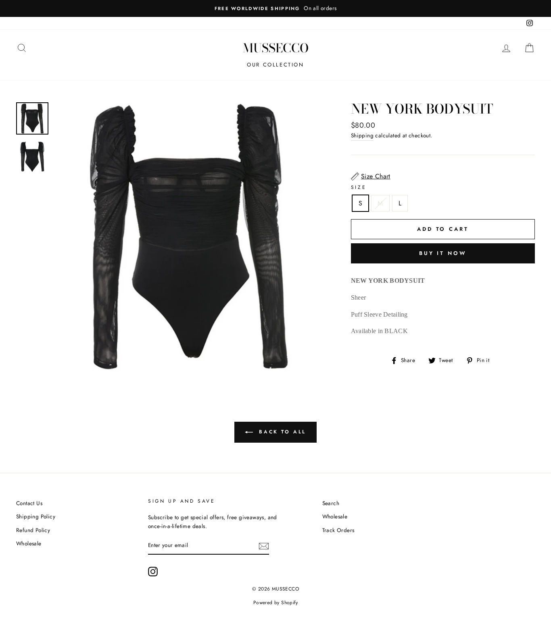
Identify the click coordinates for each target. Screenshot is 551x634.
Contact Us (29, 503)
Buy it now (443, 253)
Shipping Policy (35, 516)
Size (358, 187)
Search (330, 503)
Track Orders (338, 530)
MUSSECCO (276, 48)
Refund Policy (33, 530)
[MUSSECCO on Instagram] (153, 571)
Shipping (362, 135)
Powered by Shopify (275, 602)
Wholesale (29, 543)
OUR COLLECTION (275, 64)
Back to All (281, 431)
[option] (275, 8)
